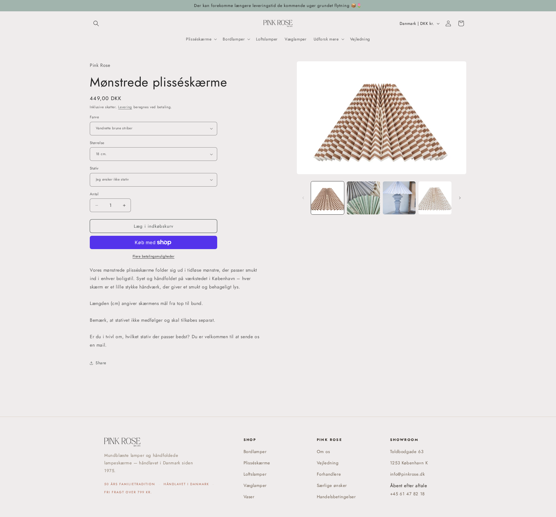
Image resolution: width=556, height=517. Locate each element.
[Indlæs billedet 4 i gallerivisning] (434, 197)
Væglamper (255, 485)
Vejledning (328, 463)
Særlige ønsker (332, 485)
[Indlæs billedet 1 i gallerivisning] (327, 197)
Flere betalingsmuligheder (154, 256)
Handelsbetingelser (336, 497)
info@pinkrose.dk (407, 474)
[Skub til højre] (459, 198)
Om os (323, 451)
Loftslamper (255, 474)
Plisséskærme (257, 463)
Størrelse (97, 143)
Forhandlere (329, 474)
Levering (125, 107)
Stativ (94, 168)
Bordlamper (255, 451)
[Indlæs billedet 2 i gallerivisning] (363, 197)
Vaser (249, 497)
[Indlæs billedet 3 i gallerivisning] (399, 197)
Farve (94, 117)
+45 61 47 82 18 (407, 494)
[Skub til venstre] (303, 198)
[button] (96, 23)
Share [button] (101, 363)
